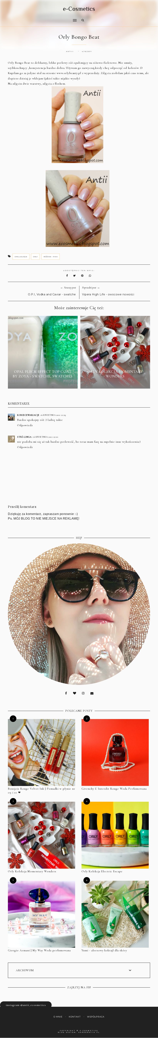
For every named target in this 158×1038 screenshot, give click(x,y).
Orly (35, 257)
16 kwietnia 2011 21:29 (53, 415)
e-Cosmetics (79, 9)
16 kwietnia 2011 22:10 (45, 437)
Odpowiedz (25, 425)
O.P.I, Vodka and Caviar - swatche (52, 294)
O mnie (58, 1017)
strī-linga (24, 437)
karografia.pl (89, 1032)
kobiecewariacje (28, 415)
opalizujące (21, 257)
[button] (41, 17)
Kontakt (75, 1017)
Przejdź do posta (43, 383)
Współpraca (95, 1017)
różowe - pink (51, 257)
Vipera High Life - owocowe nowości (108, 294)
